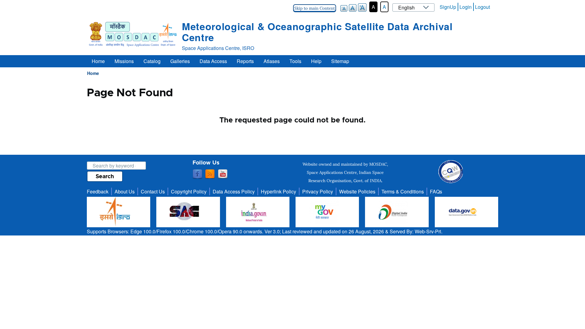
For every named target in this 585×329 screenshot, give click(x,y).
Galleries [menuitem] (180, 61)
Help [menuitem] (316, 61)
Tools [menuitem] (295, 61)
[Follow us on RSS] (210, 174)
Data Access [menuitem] (213, 61)
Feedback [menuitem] (97, 191)
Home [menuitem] (98, 61)
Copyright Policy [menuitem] (189, 191)
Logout (482, 6)
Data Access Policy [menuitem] (234, 191)
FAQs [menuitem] (436, 191)
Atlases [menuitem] (272, 61)
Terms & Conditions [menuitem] (402, 191)
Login (465, 6)
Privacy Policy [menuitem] (317, 191)
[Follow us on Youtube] (223, 174)
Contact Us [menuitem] (153, 191)
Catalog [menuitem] (152, 61)
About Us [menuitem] (125, 191)
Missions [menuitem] (124, 61)
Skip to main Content (314, 8)
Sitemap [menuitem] (340, 61)
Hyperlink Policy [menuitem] (278, 191)
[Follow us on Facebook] (197, 174)
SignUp (448, 6)
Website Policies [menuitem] (357, 191)
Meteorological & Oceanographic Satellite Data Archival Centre (317, 31)
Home (93, 73)
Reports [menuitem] (245, 61)
